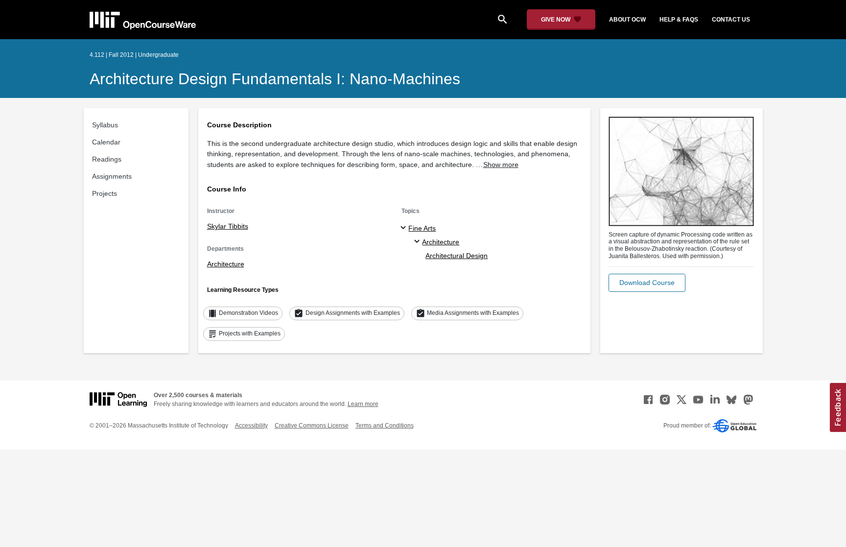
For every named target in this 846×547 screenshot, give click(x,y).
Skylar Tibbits (227, 226)
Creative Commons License (312, 425)
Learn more (363, 404)
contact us (731, 19)
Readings (106, 159)
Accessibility (251, 425)
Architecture (225, 264)
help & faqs (678, 19)
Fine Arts (422, 228)
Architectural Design (456, 256)
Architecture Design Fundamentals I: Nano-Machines (275, 79)
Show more (500, 164)
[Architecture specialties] (418, 242)
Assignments (112, 176)
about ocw (627, 19)
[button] (647, 283)
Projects (104, 193)
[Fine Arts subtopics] (404, 228)
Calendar (106, 142)
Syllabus (105, 125)
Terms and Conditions (384, 425)
